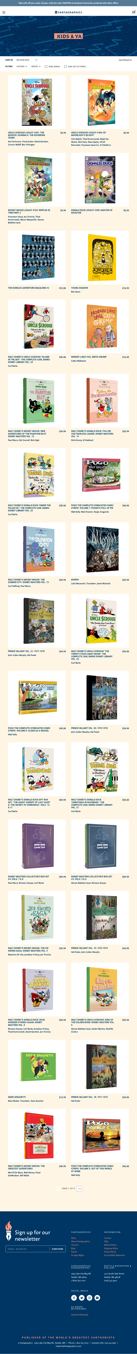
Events (74, 1251)
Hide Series (54, 66)
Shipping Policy (111, 1248)
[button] (21, 66)
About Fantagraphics (80, 1241)
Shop (73, 1238)
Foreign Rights (77, 1255)
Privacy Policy (110, 1251)
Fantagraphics (26, 1342)
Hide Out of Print (77, 66)
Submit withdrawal (79, 1314)
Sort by (9, 60)
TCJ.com (75, 1244)
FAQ (106, 1241)
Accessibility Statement (114, 1255)
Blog (73, 1248)
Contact (107, 1238)
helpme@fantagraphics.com (68, 1346)
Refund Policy (110, 1244)
